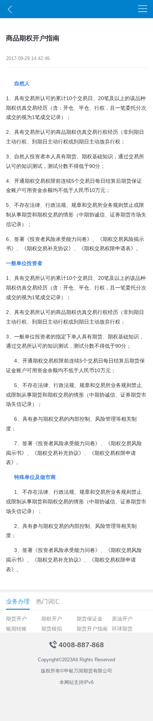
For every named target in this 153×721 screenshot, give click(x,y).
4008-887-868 (81, 645)
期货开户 (16, 619)
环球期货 (122, 629)
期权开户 (51, 619)
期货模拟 (51, 629)
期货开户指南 (92, 629)
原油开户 (122, 619)
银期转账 (16, 629)
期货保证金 (89, 619)
